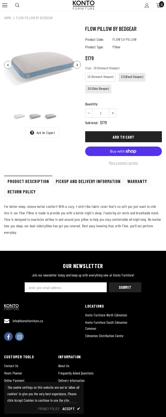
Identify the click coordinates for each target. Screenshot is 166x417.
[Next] (77, 65)
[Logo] (83, 5)
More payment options (123, 162)
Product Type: (94, 46)
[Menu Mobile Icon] (4, 5)
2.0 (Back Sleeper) (132, 77)
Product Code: (94, 39)
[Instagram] (19, 336)
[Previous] (8, 65)
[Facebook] (8, 336)
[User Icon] (147, 5)
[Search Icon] (17, 5)
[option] (42, 64)
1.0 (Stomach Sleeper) (100, 77)
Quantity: (91, 103)
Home (7, 17)
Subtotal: (92, 122)
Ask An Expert (46, 132)
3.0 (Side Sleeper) (98, 88)
